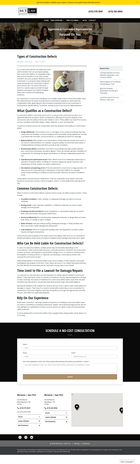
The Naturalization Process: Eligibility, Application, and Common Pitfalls (110, 75)
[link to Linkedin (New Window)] (31, 437)
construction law (36, 99)
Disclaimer (86, 443)
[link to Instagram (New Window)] (25, 437)
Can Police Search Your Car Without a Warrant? (109, 98)
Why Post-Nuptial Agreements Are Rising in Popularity (109, 90)
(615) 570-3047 (24, 408)
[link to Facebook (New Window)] (20, 437)
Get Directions (23, 425)
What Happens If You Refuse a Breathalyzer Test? (110, 83)
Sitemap (77, 443)
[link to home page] (28, 11)
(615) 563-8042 (52, 408)
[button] (63, 20)
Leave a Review (23, 421)
